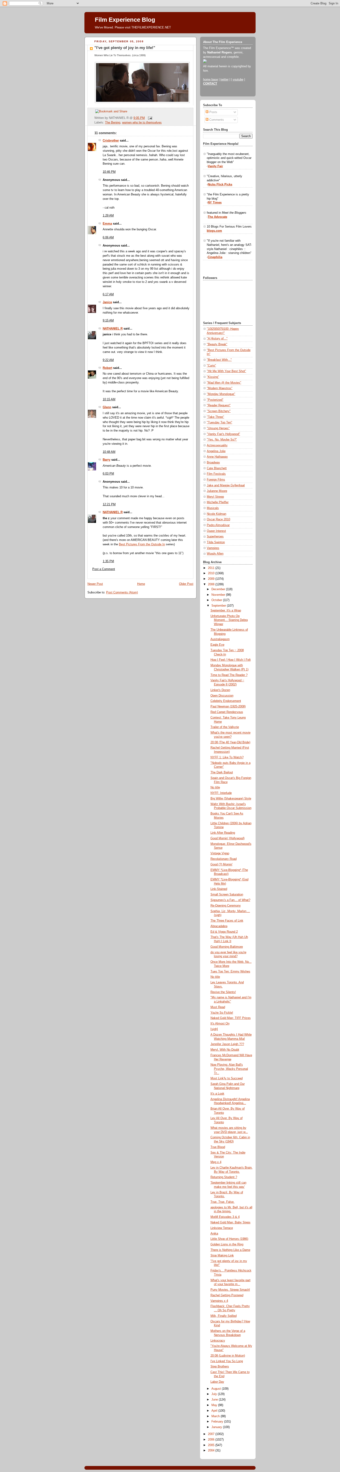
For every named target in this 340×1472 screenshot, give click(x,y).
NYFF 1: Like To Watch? (227, 757)
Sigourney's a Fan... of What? (230, 900)
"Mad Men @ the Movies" (224, 382)
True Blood (217, 1147)
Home (141, 584)
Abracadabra (218, 926)
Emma (107, 223)
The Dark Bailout (221, 772)
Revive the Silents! (223, 992)
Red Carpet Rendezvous (226, 712)
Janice (107, 302)
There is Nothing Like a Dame (230, 1250)
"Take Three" (215, 417)
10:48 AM (109, 452)
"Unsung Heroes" (218, 428)
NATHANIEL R (113, 328)
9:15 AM (108, 320)
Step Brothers (219, 1366)
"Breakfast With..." (219, 359)
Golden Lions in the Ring (226, 1244)
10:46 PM (109, 171)
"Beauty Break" (217, 344)
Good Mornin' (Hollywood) (227, 838)
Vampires (213, 548)
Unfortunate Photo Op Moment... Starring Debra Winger (229, 620)
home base (210, 79)
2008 (211, 584)
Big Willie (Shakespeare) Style (230, 798)
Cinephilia (215, 257)
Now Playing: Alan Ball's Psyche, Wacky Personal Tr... (229, 1068)
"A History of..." (217, 338)
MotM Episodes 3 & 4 (225, 1217)
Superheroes (215, 536)
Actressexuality (217, 445)
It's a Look (217, 1093)
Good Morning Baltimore (226, 946)
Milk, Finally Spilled (223, 1316)
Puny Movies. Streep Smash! (230, 1289)
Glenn (107, 407)
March (216, 1416)
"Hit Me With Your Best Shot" (226, 371)
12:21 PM (109, 504)
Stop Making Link (222, 1255)
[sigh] (214, 1029)
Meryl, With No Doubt (224, 1049)
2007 (211, 1434)
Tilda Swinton (216, 542)
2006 (211, 1439)
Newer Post (95, 584)
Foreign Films (216, 479)
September (219, 605)
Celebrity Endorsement (225, 701)
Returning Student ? (223, 1177)
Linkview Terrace (221, 1228)
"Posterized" (215, 399)
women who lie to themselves (142, 122)
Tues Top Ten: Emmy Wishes (230, 971)
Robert (107, 368)
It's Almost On (219, 1023)
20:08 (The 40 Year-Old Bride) (230, 742)
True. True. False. (222, 1202)
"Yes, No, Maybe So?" (222, 439)
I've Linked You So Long (226, 1361)
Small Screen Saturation (226, 894)
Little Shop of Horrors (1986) (229, 1239)
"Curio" (211, 365)
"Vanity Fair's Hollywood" (223, 434)
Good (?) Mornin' (221, 864)
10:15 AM (109, 399)
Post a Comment (103, 569)
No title (215, 787)
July (214, 1394)
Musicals (213, 508)
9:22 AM (108, 360)
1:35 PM (108, 561)
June (215, 1399)
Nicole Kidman (216, 513)
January (217, 1427)
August (216, 1388)
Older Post (186, 584)
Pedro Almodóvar (218, 525)
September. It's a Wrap (225, 610)
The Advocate (217, 217)
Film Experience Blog (125, 19)
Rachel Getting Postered (226, 1295)
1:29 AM (108, 215)
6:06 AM (108, 237)
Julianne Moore (217, 491)
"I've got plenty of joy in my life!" (124, 48)
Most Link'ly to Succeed (226, 1078)
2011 (211, 568)
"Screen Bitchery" (219, 411)
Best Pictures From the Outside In (142, 544)
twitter (224, 79)
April (214, 1410)
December (218, 589)
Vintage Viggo (219, 853)
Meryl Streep (215, 496)
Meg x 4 (215, 1162)
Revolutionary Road (223, 859)
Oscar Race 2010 (218, 519)
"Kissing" (213, 377)
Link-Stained (218, 889)
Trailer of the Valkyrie (224, 727)
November (218, 594)
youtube (238, 79)
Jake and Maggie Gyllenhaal (226, 485)
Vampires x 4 (219, 1300)
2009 (211, 578)
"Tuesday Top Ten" (219, 422)
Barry (106, 459)
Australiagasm (220, 639)
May (214, 1405)
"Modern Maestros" (219, 388)
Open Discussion (221, 695)
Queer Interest (216, 531)
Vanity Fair (215, 166)
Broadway (213, 462)
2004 (211, 1450)
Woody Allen (215, 553)
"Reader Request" (219, 405)
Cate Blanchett (217, 468)
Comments (216, 119)
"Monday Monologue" (221, 394)
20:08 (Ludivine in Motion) (227, 1355)
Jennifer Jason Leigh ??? (227, 1044)
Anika (214, 1233)
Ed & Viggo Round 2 (224, 931)
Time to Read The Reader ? (228, 675)
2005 (211, 1445)
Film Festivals (216, 473)
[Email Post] (149, 118)
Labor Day (217, 1381)
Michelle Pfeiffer (218, 502)
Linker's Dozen (220, 690)
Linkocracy (217, 1340)
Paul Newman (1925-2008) (228, 706)
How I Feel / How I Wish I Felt (230, 659)
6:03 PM (108, 473)
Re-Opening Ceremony (225, 905)
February (217, 1421)
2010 (211, 573)
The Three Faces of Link (226, 920)
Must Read (217, 1007)
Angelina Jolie (216, 451)
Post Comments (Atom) (122, 592)
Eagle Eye (217, 644)
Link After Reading (222, 832)
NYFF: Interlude (221, 793)
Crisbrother (111, 140)
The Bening (112, 122)
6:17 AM (108, 294)
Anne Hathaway (217, 456)
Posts (212, 112)
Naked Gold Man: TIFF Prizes (230, 1018)
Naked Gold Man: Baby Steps (230, 1222)
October (217, 600)
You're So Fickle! (221, 1012)
